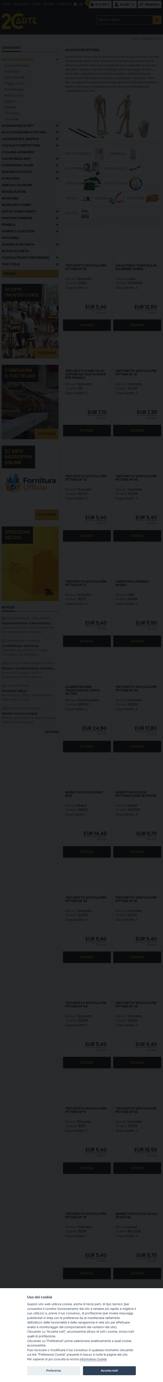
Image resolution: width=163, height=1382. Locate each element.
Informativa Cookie (93, 1359)
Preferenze (53, 1370)
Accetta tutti (109, 1370)
